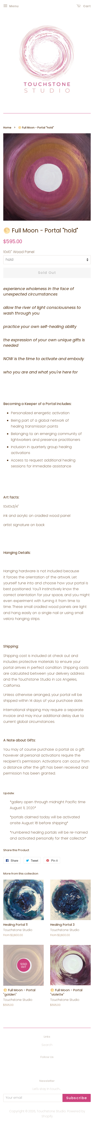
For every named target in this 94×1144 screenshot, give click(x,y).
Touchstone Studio (51, 1111)
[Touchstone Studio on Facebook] (41, 1066)
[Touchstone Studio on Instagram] (52, 1066)
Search (47, 1045)
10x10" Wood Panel (18, 251)
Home (7, 127)
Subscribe (76, 1097)
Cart (86, 6)
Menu (14, 6)
